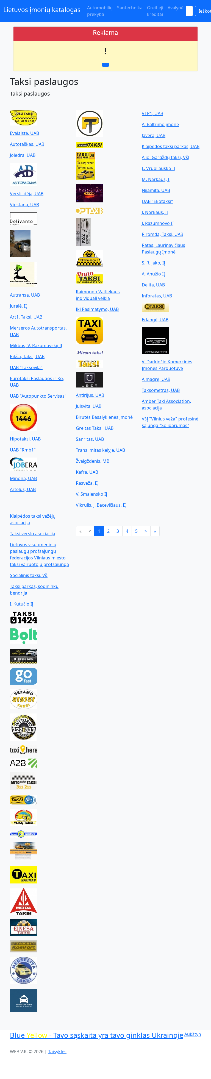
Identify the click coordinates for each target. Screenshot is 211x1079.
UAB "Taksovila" (26, 367)
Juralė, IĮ (18, 306)
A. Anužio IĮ (153, 274)
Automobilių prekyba (100, 11)
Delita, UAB (153, 285)
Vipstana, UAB (24, 205)
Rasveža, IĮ (87, 483)
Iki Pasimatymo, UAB (97, 309)
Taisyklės (57, 1052)
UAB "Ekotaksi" (157, 201)
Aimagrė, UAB (156, 379)
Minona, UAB (23, 478)
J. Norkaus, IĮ (155, 212)
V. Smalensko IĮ (91, 494)
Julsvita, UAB (88, 406)
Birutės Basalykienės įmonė (104, 417)
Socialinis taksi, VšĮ (29, 575)
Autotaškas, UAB (27, 144)
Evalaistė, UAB (24, 133)
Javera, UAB (153, 135)
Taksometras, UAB (161, 390)
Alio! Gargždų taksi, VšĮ (165, 157)
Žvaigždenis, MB (92, 461)
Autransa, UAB (25, 295)
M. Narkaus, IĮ (156, 179)
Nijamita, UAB (156, 190)
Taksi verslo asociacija (32, 534)
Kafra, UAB (87, 472)
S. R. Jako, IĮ (153, 263)
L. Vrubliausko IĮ (158, 168)
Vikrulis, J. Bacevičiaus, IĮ (101, 505)
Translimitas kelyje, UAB (100, 450)
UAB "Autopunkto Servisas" (38, 396)
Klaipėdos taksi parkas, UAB (170, 146)
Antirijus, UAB (90, 395)
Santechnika (130, 8)
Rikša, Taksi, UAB (27, 356)
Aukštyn (192, 1034)
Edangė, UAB (155, 320)
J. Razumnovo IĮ (158, 223)
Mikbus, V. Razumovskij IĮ (36, 345)
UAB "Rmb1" (23, 450)
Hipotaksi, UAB (25, 439)
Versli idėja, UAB (26, 194)
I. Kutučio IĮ (21, 604)
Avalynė (176, 8)
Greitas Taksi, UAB (94, 428)
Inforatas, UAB (157, 296)
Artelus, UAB (23, 489)
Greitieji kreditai (155, 11)
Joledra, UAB (22, 155)
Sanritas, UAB (90, 439)
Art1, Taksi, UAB (26, 317)
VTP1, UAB (152, 113)
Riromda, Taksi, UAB (162, 234)
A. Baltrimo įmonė (160, 124)
